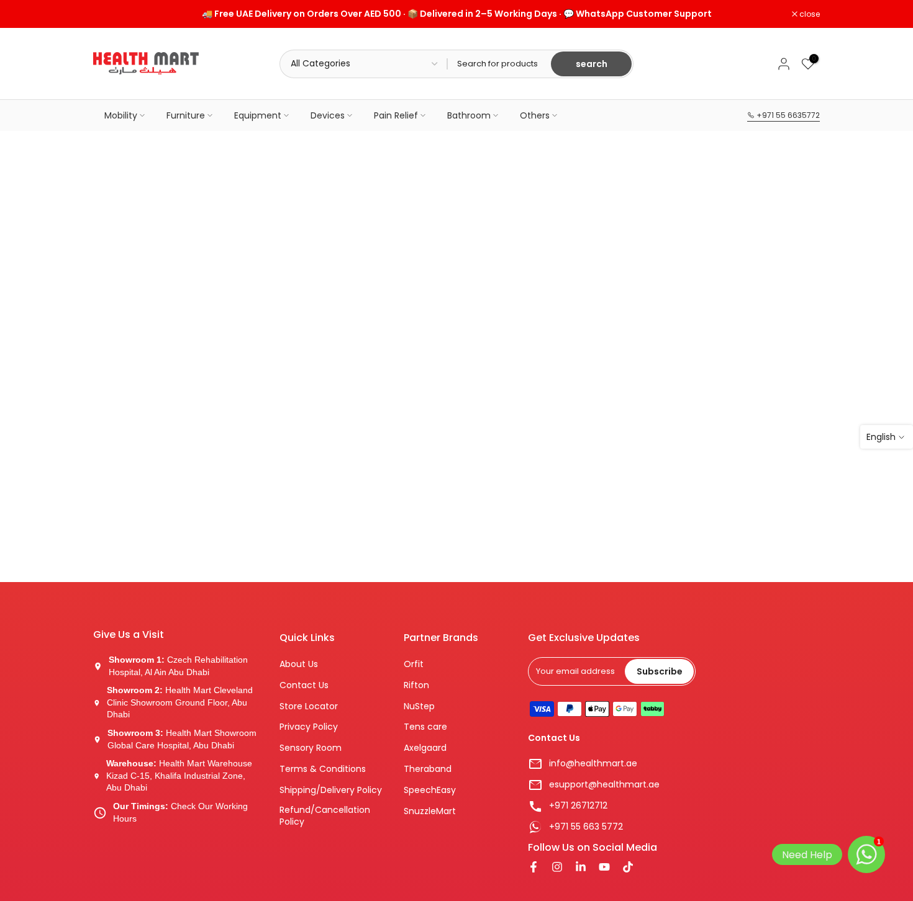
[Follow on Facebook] (533, 868)
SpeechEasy (430, 790)
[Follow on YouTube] (604, 868)
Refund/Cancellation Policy (324, 816)
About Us (298, 664)
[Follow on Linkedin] (580, 868)
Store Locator (308, 706)
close (110, 14)
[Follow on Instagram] (557, 868)
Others (535, 115)
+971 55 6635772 (787, 115)
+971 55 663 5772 (586, 827)
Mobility (120, 115)
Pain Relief (396, 115)
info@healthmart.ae (593, 763)
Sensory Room (310, 748)
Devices (328, 115)
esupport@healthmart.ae (604, 785)
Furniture (185, 115)
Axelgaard (425, 748)
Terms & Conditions (322, 769)
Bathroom (469, 115)
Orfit (414, 664)
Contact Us (304, 685)
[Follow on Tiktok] (628, 868)
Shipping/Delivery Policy (330, 790)
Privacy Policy (308, 727)
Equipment (257, 115)
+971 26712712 (578, 806)
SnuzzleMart (430, 811)
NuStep (419, 706)
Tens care (425, 727)
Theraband (428, 769)
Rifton (416, 685)
